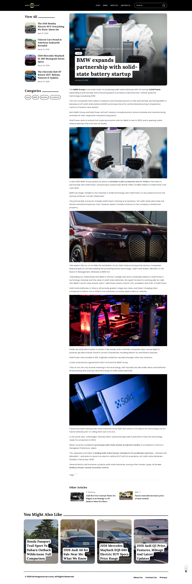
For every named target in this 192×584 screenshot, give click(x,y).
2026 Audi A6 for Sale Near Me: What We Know (76, 554)
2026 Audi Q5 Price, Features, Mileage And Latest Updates (151, 552)
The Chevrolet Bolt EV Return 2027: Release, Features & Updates (49, 74)
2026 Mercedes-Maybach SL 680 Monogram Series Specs (51, 58)
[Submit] (164, 5)
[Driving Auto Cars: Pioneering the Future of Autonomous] (32, 5)
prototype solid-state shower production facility (117, 445)
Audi (84, 49)
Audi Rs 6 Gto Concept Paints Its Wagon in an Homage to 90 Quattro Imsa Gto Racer (100, 498)
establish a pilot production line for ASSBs (129, 181)
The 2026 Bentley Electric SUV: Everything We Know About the (51, 26)
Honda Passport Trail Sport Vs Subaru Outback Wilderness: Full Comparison (39, 550)
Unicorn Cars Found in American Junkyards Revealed (50, 42)
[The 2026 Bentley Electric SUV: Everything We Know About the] (30, 27)
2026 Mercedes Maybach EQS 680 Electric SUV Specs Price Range (114, 552)
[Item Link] (77, 541)
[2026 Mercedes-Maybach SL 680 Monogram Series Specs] (30, 60)
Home (77, 49)
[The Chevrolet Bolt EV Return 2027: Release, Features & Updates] (30, 76)
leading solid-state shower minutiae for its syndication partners (124, 453)
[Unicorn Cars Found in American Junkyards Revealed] (30, 44)
